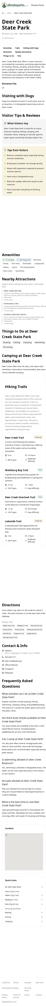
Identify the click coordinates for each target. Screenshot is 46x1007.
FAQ (19, 56)
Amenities (7, 48)
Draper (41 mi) (19, 633)
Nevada (28, 982)
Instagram (9, 669)
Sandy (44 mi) (31, 633)
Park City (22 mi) (36, 626)
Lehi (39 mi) (7, 633)
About (27, 995)
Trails (17, 48)
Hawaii (16, 988)
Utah (9, 13)
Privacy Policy (5, 996)
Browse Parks (37, 5)
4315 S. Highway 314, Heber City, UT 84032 (22, 653)
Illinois (16, 982)
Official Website (11, 665)
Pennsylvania (6, 988)
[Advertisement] (23, 224)
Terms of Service (16, 996)
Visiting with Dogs (31, 48)
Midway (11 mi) (22, 626)
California (6, 982)
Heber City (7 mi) (8, 626)
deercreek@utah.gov (13, 661)
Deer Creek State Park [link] (23, 13)
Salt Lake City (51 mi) (10, 637)
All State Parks (28, 989)
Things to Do (8, 56)
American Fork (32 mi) (34, 630)
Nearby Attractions (23, 52)
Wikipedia (9, 673)
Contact (39, 995)
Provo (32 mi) (19, 630)
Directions (7, 52)
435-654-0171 (10, 657)
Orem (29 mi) (7, 630)
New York (39, 982)
